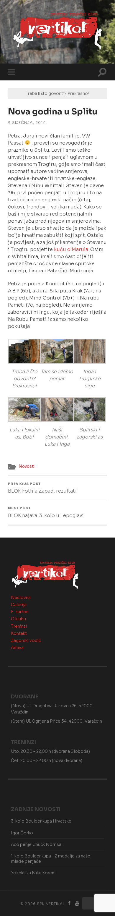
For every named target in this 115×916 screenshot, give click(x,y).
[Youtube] (77, 903)
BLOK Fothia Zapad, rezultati (42, 488)
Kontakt (19, 633)
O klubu (18, 619)
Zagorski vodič (26, 640)
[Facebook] (69, 903)
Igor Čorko (22, 833)
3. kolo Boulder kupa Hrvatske (41, 821)
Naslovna (21, 597)
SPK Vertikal (51, 904)
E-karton (20, 611)
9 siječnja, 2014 (27, 122)
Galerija (19, 604)
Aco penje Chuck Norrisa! (37, 844)
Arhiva (17, 647)
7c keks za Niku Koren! (33, 872)
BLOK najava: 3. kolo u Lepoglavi (46, 512)
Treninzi (19, 626)
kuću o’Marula (71, 249)
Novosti (26, 466)
